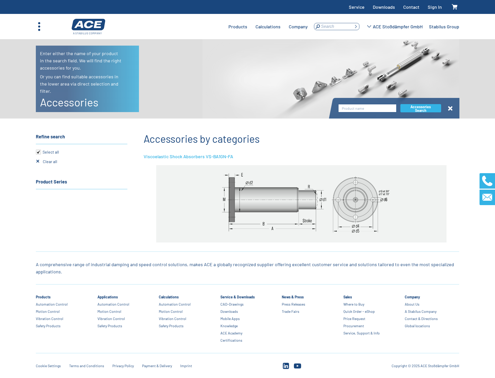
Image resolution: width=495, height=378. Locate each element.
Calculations (169, 297)
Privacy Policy (123, 366)
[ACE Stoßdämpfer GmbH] (88, 27)
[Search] (355, 26)
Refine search (50, 136)
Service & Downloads (237, 297)
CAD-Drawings (232, 304)
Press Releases (293, 304)
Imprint (186, 366)
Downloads (384, 7)
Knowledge (229, 326)
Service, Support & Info (361, 333)
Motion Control (48, 311)
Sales (347, 297)
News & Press (293, 297)
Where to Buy (353, 304)
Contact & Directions (421, 318)
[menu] (268, 26)
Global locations (417, 326)
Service (357, 7)
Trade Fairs (290, 311)
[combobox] (367, 108)
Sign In (435, 7)
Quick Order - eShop (359, 311)
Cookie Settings (48, 366)
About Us (412, 304)
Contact (411, 7)
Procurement (353, 326)
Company (412, 297)
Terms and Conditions (86, 366)
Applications (107, 297)
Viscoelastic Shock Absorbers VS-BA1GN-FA (188, 156)
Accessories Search (420, 108)
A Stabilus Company (420, 311)
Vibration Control (49, 318)
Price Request (354, 318)
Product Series (51, 181)
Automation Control (52, 304)
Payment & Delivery (157, 366)
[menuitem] (237, 26)
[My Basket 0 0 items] (454, 7)
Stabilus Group (444, 26)
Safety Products (48, 326)
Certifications (231, 340)
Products (43, 297)
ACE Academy (231, 333)
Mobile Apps (230, 318)
